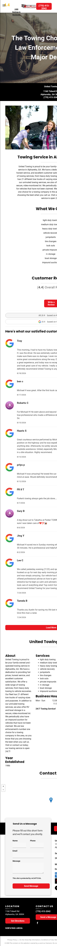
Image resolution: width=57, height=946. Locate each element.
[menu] (4, 5)
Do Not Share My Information (30, 940)
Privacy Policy (12, 940)
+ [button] (3, 786)
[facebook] (37, 923)
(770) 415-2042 (43, 911)
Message (16, 861)
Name (15, 841)
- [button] (3, 789)
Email (15, 851)
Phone (33, 841)
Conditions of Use (47, 940)
